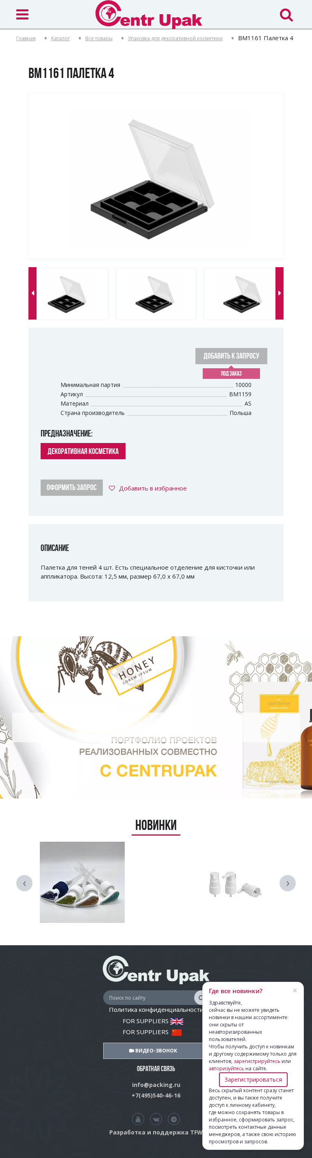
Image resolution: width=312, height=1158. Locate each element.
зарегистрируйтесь (257, 1061)
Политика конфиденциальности (156, 1009)
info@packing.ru (156, 1085)
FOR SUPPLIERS (146, 1021)
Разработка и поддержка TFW (156, 1132)
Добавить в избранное (153, 488)
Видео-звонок (155, 1050)
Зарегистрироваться (253, 1079)
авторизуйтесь (226, 1068)
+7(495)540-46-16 (156, 1095)
